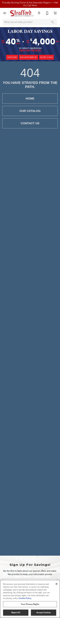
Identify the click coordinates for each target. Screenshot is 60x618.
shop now (12, 57)
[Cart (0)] (55, 13)
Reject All (15, 612)
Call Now (32, 5)
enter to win (46, 57)
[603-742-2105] (47, 13)
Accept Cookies (43, 612)
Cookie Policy (25, 598)
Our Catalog (30, 110)
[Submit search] (53, 22)
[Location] (39, 13)
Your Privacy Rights (30, 604)
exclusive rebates (28, 57)
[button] (4, 13)
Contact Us (30, 123)
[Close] (56, 584)
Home (30, 98)
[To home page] (22, 13)
